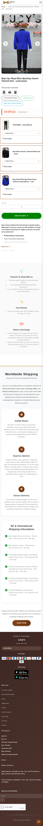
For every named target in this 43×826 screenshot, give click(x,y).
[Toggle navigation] (40, 2)
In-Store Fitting (11, 98)
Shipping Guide (5, 703)
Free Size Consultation (7, 690)
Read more (5, 246)
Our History (4, 720)
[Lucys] (9, 2)
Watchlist (28, 98)
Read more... (8, 648)
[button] (5, 43)
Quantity (4, 203)
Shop (3, 6)
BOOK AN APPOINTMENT (8, 694)
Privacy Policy (5, 716)
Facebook (4, 725)
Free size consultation (12, 103)
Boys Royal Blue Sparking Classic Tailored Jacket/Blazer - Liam (25, 180)
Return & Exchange (6, 712)
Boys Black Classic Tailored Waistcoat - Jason (26, 153)
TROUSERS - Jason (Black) (22, 125)
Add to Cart (21, 216)
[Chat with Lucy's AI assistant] (39, 822)
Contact (3, 698)
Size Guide (8, 138)
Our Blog (4, 707)
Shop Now (21, 623)
